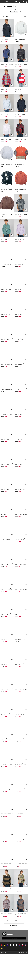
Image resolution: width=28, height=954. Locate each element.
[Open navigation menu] (2, 1)
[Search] (16, 1)
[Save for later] (12, 34)
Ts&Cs (26, 952)
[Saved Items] (23, 1)
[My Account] (19, 1)
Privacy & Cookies (20, 952)
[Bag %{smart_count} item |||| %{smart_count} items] (26, 1)
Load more (14, 925)
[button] (2, 945)
